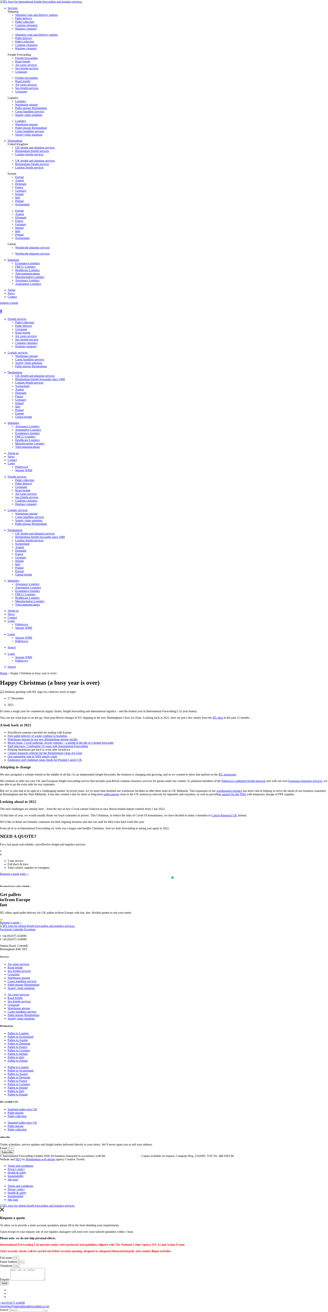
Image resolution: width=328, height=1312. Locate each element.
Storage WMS (23, 470)
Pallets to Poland (18, 1060)
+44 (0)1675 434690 (12, 1302)
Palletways (21, 466)
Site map (13, 1179)
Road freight (22, 61)
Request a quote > (11, 922)
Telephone (6, 1265)
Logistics (20, 101)
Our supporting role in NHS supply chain (32, 756)
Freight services (17, 319)
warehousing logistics (229, 790)
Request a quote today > (14, 873)
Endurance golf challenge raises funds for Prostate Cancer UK (45, 759)
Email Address (9, 1261)
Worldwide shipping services (32, 247)
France (19, 187)
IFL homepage (227, 774)
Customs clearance (26, 25)
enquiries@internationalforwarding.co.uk (24, 1306)
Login (11, 463)
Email (4, 1148)
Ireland (19, 194)
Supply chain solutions (28, 114)
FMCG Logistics (25, 436)
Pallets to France (17, 1047)
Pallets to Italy (16, 1057)
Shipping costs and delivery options (36, 15)
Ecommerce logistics (27, 433)
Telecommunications (27, 446)
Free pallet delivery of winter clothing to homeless (37, 736)
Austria (19, 180)
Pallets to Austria (18, 1040)
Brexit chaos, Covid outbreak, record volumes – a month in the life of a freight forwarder (61, 742)
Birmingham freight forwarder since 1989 (40, 379)
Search (12, 647)
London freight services (29, 154)
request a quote (9, 302)
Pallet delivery (23, 18)
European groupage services (305, 781)
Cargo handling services (29, 111)
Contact (12, 460)
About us (13, 453)
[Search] (46, 1310)
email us (8, 854)
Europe (19, 177)
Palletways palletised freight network (244, 781)
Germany (20, 190)
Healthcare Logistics (27, 440)
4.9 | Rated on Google (17, 919)
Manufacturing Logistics (29, 443)
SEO (18, 1159)
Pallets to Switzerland (20, 1036)
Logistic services (18, 352)
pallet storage (111, 794)
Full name (6, 1257)
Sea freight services (26, 68)
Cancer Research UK (224, 815)
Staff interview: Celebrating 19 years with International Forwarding (48, 746)
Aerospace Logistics (27, 426)
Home (3, 673)
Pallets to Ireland (18, 1053)
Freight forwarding (26, 58)
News (11, 456)
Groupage (21, 71)
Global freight (23, 416)
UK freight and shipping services (35, 147)
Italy (17, 197)
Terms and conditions (20, 1165)
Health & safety (17, 1172)
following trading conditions (123, 1156)
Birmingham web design (40, 1159)
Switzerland (22, 204)
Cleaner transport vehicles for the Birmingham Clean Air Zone (45, 753)
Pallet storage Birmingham (31, 108)
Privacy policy (16, 1169)
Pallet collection (24, 21)
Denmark (20, 183)
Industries (13, 423)
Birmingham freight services (32, 151)
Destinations (15, 372)
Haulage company (26, 28)
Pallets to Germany (19, 1050)
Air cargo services (26, 65)
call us (6, 850)
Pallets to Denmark (19, 1043)
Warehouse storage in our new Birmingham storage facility (43, 739)
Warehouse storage (26, 104)
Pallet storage (16, 1112)
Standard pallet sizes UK (22, 1109)
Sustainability (16, 1176)
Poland (19, 201)
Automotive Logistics (28, 429)
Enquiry (5, 1279)
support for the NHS (234, 794)
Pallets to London (18, 1033)
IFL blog (218, 717)
